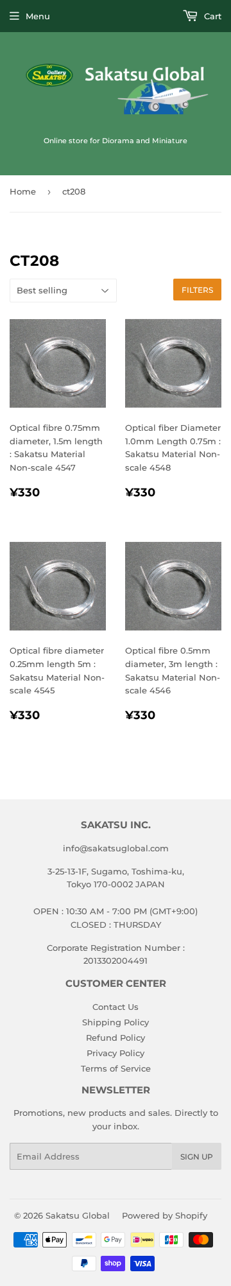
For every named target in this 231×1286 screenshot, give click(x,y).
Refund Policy (115, 1037)
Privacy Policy (115, 1053)
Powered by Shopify (164, 1215)
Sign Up (196, 1156)
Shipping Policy (115, 1022)
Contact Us (115, 1007)
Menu (38, 16)
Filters (197, 290)
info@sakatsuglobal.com (116, 848)
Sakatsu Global (78, 1215)
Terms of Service (116, 1068)
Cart (211, 16)
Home (23, 191)
